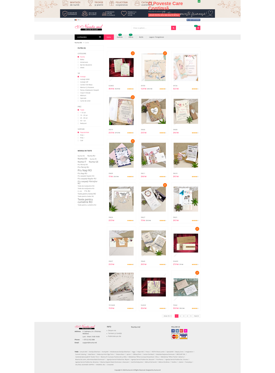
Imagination (189, 352)
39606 (143, 130)
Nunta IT (82, 162)
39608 (175, 130)
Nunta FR (93, 159)
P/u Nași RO (85, 170)
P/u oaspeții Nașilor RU (87, 178)
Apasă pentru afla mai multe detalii (164, 15)
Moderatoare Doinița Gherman (120, 352)
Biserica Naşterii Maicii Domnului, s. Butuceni (114, 362)
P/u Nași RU (82, 173)
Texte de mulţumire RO (86, 186)
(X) (85, 48)
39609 (111, 173)
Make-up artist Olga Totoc (105, 354)
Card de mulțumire (137, 362)
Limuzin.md (83, 352)
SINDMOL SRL (100, 365)
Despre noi (112, 330)
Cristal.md (110, 365)
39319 (111, 130)
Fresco (148, 352)
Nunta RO (81, 156)
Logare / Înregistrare (156, 37)
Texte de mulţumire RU (86, 188)
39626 (111, 217)
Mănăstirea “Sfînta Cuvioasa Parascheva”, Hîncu (143, 357)
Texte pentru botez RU (86, 196)
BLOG (141, 37)
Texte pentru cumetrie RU (87, 205)
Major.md (140, 352)
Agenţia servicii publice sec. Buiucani (142, 359)
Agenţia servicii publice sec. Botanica (87, 362)
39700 (143, 86)
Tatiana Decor (120, 354)
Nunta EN (82, 159)
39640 (143, 261)
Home (109, 37)
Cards (87, 43)
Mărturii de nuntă (151, 362)
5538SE (111, 86)
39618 (175, 173)
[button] (78, 20)
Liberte (181, 362)
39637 (111, 261)
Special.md (170, 352)
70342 (175, 305)
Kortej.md (105, 352)
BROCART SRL (180, 354)
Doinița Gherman (94, 352)
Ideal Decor (91, 354)
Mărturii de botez (164, 362)
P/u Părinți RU (83, 167)
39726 (175, 86)
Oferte (131, 36)
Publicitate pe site (114, 336)
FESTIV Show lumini (158, 352)
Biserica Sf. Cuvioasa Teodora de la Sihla (114, 357)
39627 (143, 217)
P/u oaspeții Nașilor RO (86, 176)
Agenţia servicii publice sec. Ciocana (176, 359)
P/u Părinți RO (83, 164)
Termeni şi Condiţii (115, 333)
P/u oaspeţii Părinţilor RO (87, 182)
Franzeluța (188, 362)
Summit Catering (80, 354)
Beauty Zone (179, 352)
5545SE (143, 305)
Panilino (174, 362)
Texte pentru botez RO (87, 194)
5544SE (175, 261)
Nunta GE (93, 162)
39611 (143, 173)
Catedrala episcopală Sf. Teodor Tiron (87, 357)
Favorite (120, 36)
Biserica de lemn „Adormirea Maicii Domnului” (90, 359)
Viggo (133, 352)
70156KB (112, 305)
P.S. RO (80, 191)
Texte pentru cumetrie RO (85, 200)
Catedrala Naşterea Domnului (165, 354)
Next (196, 316)
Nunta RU (91, 156)
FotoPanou (159, 359)
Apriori (129, 354)
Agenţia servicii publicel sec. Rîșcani (118, 359)
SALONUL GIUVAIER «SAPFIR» (84, 365)
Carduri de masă (148, 354)
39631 (175, 217)
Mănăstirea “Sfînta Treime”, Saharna (172, 357)
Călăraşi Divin (137, 354)
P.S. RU (87, 191)
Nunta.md (78, 43)
